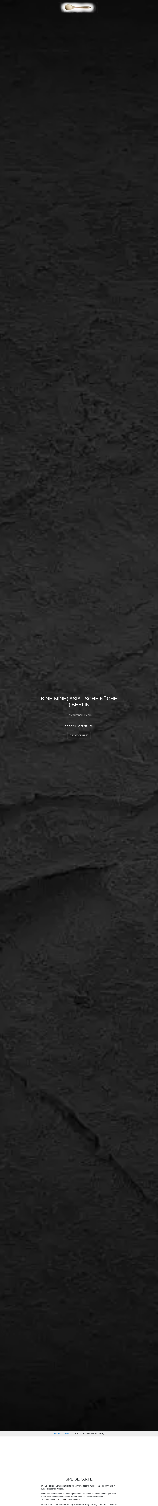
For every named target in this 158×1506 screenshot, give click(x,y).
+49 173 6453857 (63, 1500)
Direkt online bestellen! (79, 726)
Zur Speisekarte (79, 735)
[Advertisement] (79, 1459)
